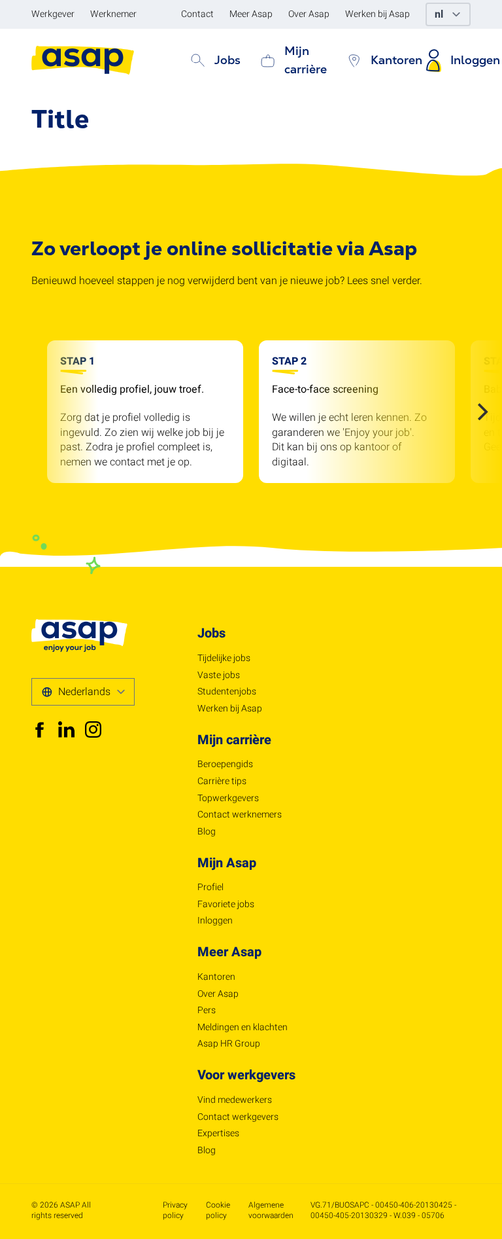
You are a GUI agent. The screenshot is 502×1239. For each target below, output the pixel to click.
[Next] (481, 411)
